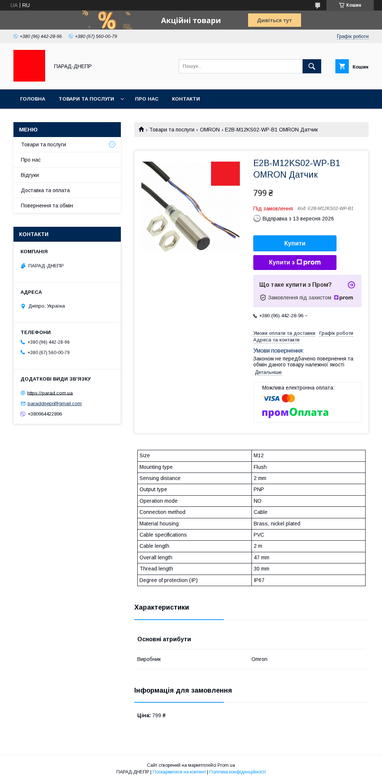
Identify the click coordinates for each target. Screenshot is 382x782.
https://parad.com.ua (50, 392)
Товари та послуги (86, 99)
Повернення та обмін (47, 206)
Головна (32, 99)
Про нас (147, 99)
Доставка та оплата (45, 190)
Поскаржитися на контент (179, 772)
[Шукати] (312, 66)
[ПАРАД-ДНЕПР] (29, 80)
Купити (295, 243)
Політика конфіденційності (237, 772)
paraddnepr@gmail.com (55, 403)
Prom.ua (226, 765)
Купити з (282, 262)
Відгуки (30, 175)
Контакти (186, 99)
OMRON (210, 130)
